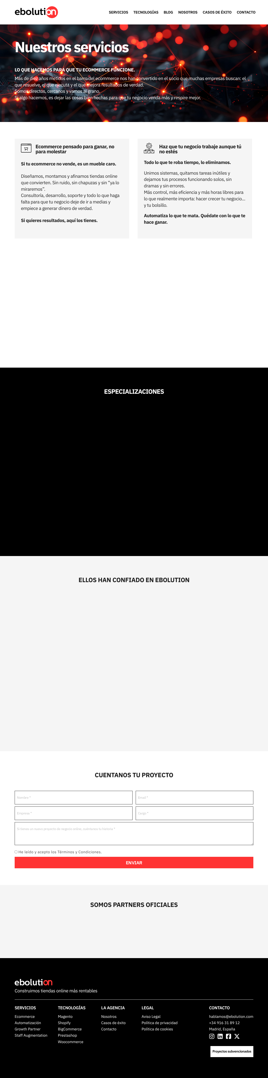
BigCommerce (70, 1029)
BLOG (168, 12)
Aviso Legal (151, 1016)
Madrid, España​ (222, 1029)
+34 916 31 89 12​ (224, 1022)
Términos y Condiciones (79, 851)
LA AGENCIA (113, 1008)
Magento (65, 1016)
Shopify (64, 1022)
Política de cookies (157, 1029)
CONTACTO (246, 12)
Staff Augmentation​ (31, 1035)
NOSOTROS (187, 12)
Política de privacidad (160, 1022)
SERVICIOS (118, 12)
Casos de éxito (113, 1022)
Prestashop (67, 1035)
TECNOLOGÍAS (145, 12)
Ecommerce (25, 1016)
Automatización (28, 1022)
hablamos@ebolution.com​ (231, 1016)
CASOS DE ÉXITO (217, 12)
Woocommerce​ (70, 1041)
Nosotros (108, 1016)
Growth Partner (28, 1029)
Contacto (108, 1029)
